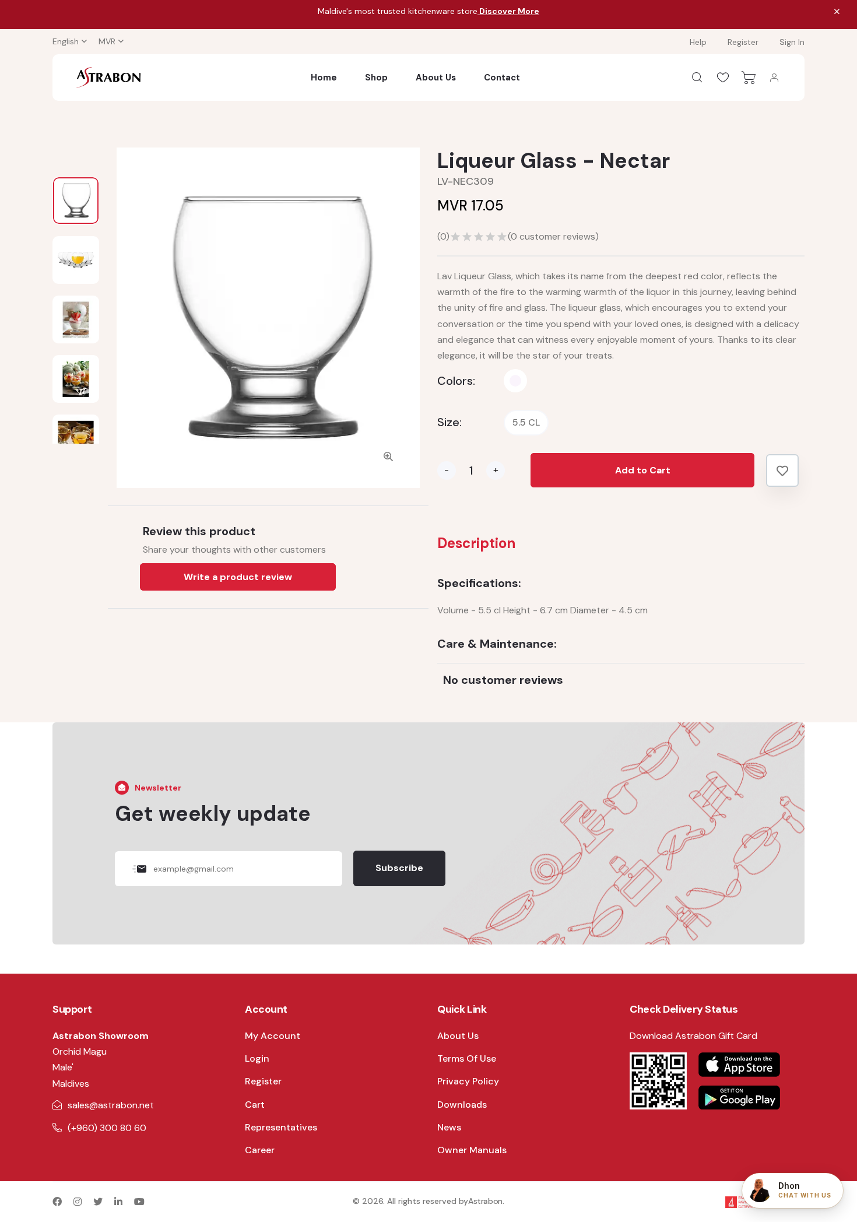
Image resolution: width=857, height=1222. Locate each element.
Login (257, 1058)
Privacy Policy (468, 1081)
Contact (502, 77)
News (449, 1127)
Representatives (281, 1127)
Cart (255, 1104)
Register (743, 42)
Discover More (508, 11)
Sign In (792, 42)
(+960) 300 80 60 (107, 1128)
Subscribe (399, 868)
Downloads (462, 1104)
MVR (107, 41)
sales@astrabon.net (111, 1105)
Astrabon (485, 1201)
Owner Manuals (472, 1150)
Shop (376, 77)
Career (260, 1150)
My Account (272, 1036)
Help (698, 42)
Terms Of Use (466, 1058)
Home (324, 77)
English (65, 41)
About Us (436, 77)
